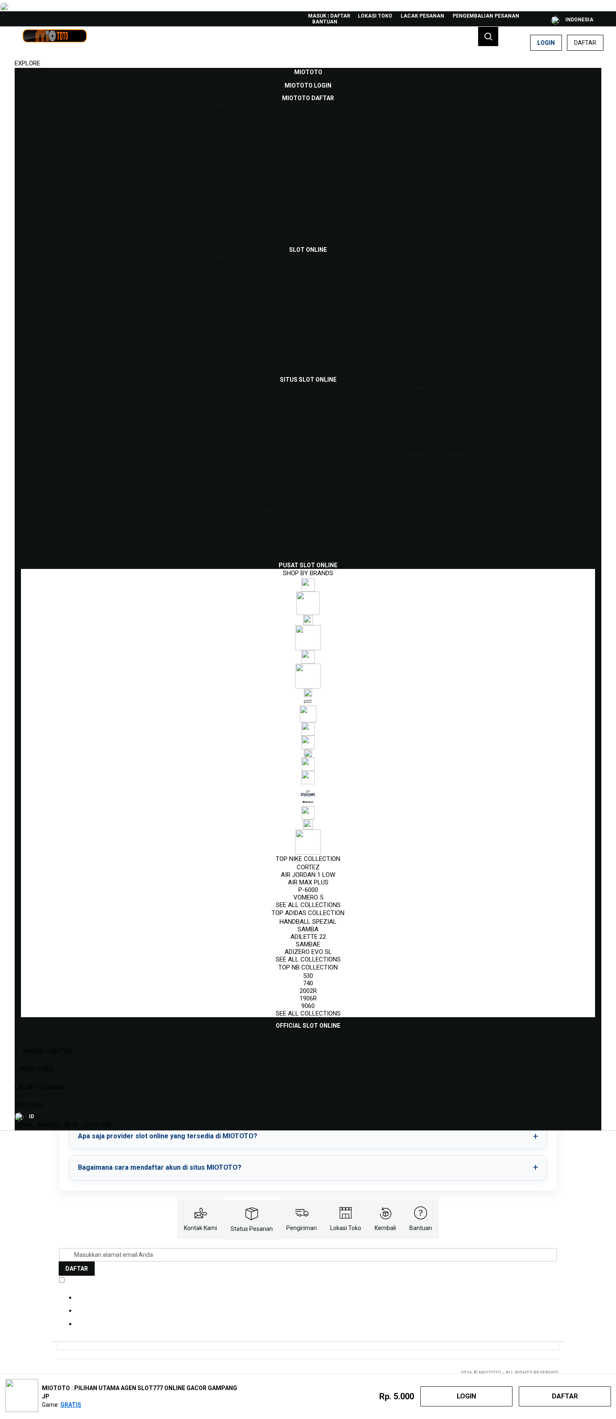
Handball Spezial (308, 921)
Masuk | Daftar (329, 16)
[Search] (488, 36)
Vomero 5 (308, 897)
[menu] (308, 549)
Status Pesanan (251, 1228)
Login (546, 42)
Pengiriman (301, 1228)
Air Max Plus (308, 882)
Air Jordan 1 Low (308, 875)
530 (308, 976)
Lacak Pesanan (422, 16)
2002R (308, 991)
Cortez (308, 867)
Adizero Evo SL (308, 952)
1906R (308, 998)
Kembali (385, 1228)
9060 (308, 1006)
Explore (27, 63)
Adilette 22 (308, 937)
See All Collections (308, 905)
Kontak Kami (200, 1228)
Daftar (585, 42)
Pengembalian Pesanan (486, 16)
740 (308, 983)
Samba (308, 929)
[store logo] (54, 42)
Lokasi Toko (375, 16)
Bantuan (324, 22)
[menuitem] (308, 72)
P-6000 (308, 890)
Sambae (308, 944)
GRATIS (70, 1404)
